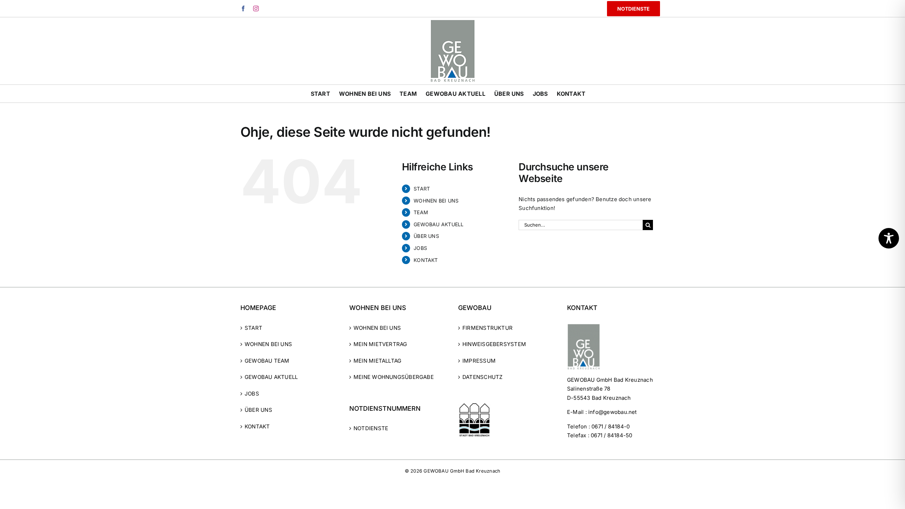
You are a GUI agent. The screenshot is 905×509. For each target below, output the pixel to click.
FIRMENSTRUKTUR (487, 327)
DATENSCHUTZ (482, 377)
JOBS (420, 248)
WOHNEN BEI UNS (436, 201)
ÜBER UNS (426, 236)
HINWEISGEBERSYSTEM (494, 344)
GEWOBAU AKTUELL (438, 224)
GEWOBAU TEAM (267, 360)
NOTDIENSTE (371, 428)
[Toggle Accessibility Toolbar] (889, 238)
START (422, 189)
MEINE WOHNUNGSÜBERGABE (394, 377)
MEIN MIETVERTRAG (380, 344)
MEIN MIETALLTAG (377, 360)
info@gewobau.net (612, 412)
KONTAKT (426, 260)
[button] (15, 493)
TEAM (421, 212)
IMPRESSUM (479, 360)
